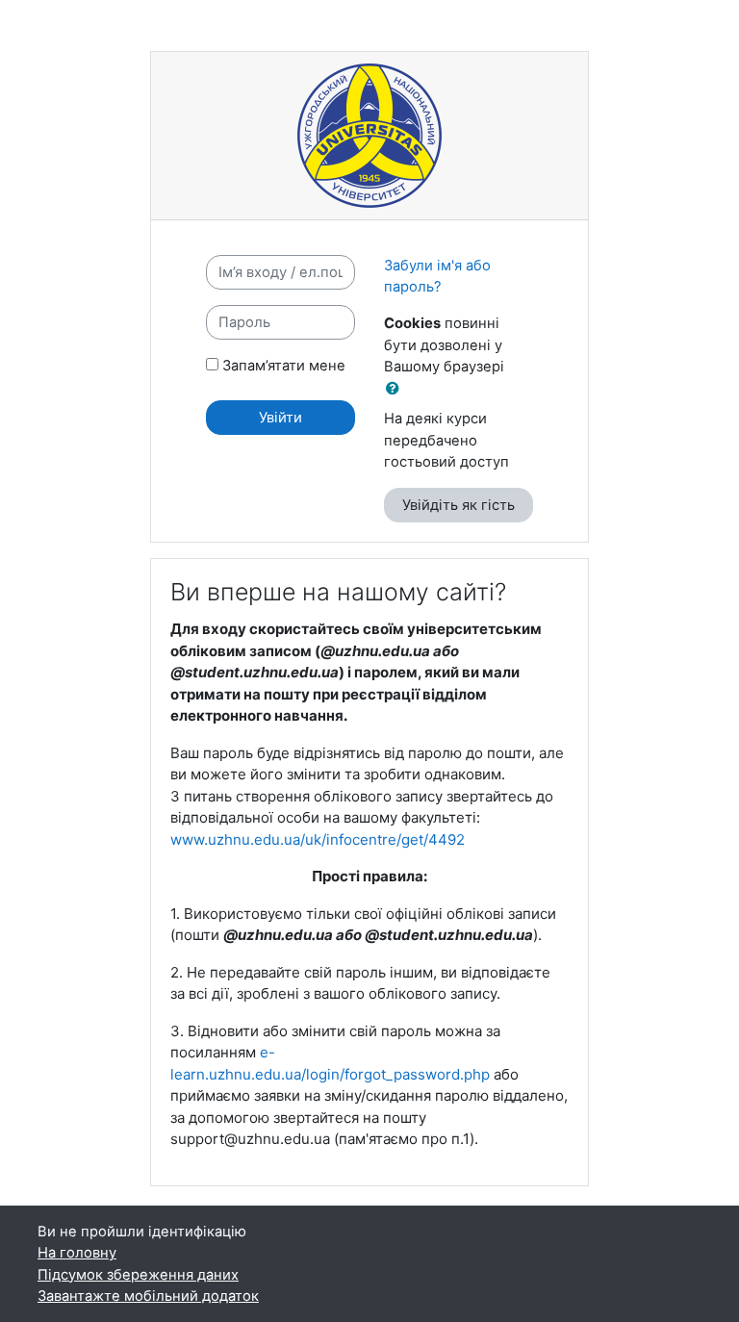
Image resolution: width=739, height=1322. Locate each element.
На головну (77, 1252)
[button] (396, 388)
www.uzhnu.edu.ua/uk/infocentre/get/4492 (317, 839)
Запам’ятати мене (283, 365)
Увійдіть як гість (458, 505)
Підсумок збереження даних (138, 1275)
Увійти (280, 417)
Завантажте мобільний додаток (148, 1296)
